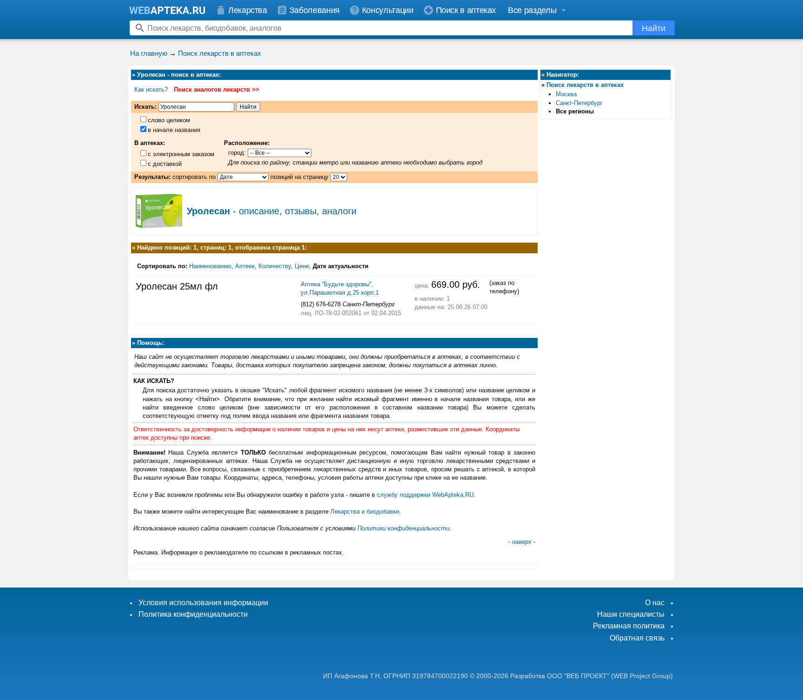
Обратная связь (637, 638)
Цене (302, 266)
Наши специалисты (631, 614)
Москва (566, 94)
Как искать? (151, 89)
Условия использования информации (203, 603)
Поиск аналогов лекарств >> (216, 89)
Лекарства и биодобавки (364, 511)
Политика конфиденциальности (193, 614)
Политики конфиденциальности (403, 528)
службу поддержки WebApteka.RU (425, 494)
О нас (655, 603)
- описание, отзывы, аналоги (271, 211)
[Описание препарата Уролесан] (159, 225)
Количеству (274, 266)
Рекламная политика (629, 626)
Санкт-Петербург (579, 102)
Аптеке (245, 266)
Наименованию (210, 266)
